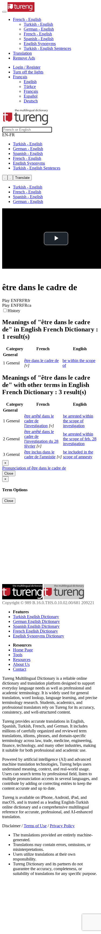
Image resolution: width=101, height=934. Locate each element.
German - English (39, 29)
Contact (19, 669)
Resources (21, 659)
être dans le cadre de (41, 360)
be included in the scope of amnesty (78, 454)
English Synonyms (40, 43)
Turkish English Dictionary (36, 616)
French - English (38, 34)
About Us (21, 664)
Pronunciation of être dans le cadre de (34, 468)
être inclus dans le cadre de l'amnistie (39, 454)
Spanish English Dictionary (36, 626)
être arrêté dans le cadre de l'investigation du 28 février (41, 438)
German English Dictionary (36, 621)
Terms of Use (35, 826)
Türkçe (30, 86)
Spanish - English (39, 38)
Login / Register (26, 67)
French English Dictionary (35, 631)
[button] (27, 19)
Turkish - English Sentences (47, 48)
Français (31, 91)
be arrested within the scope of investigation (78, 421)
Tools (17, 654)
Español (30, 96)
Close (8, 473)
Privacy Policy (62, 826)
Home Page (23, 650)
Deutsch (31, 101)
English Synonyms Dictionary (38, 636)
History (14, 310)
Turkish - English (38, 24)
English (30, 81)
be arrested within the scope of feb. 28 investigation (79, 439)
